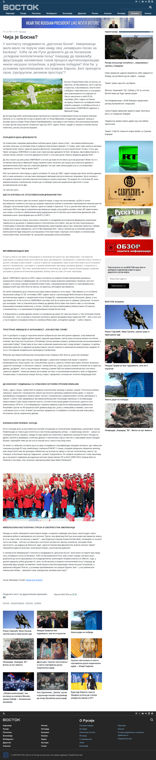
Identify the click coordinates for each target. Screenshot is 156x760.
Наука (43, 739)
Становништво (85, 739)
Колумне (135, 13)
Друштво (82, 13)
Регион (95, 13)
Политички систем (87, 732)
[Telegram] (152, 1)
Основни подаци (86, 725)
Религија (83, 736)
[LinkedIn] (149, 1)
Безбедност (51, 13)
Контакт (121, 729)
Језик (81, 743)
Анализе (108, 13)
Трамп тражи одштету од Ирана (120, 83)
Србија (37, 603)
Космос (148, 13)
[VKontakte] (146, 1)
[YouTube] (143, 1)
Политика (36, 13)
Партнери (122, 725)
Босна (6, 603)
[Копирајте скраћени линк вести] (27, 597)
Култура (44, 743)
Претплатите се (118, 286)
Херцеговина (17, 603)
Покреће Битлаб (125, 739)
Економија (67, 13)
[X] (139, 1)
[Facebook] (136, 1)
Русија (23, 13)
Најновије (10, 13)
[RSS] (4, 1)
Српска (29, 603)
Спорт (44, 746)
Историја (83, 729)
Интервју (121, 13)
